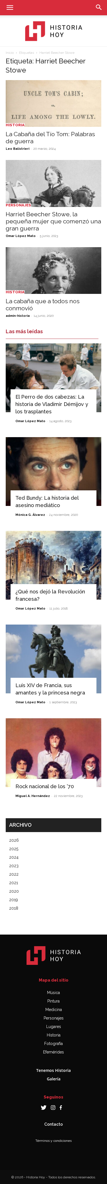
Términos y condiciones (53, 1141)
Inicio (10, 53)
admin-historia (18, 316)
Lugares (53, 1026)
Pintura (53, 1001)
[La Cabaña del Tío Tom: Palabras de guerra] (53, 103)
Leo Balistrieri (17, 149)
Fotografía (53, 1043)
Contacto (53, 1124)
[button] (10, 7)
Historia (15, 125)
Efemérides (53, 1052)
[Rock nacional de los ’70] (53, 752)
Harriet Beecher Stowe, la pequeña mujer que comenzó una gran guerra (53, 221)
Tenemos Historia (53, 1070)
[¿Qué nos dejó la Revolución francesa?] (53, 565)
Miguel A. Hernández (32, 796)
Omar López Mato (21, 236)
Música (53, 992)
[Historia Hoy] (53, 31)
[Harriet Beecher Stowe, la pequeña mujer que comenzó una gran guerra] (53, 183)
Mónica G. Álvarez (30, 515)
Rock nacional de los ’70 (44, 786)
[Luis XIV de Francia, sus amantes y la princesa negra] (53, 659)
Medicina (53, 1009)
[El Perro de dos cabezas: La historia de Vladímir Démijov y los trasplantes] (53, 377)
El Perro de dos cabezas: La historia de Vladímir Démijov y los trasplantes (51, 404)
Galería (53, 1079)
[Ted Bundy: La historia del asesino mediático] (53, 471)
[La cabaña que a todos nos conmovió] (53, 270)
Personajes (18, 205)
